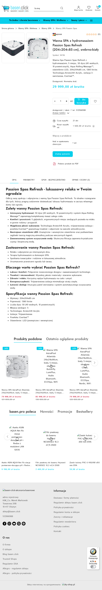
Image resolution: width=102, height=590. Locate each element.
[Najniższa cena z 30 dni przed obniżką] (99, 472)
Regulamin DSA (10, 563)
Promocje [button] (65, 411)
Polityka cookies (61, 526)
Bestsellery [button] (84, 411)
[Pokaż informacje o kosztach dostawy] (93, 126)
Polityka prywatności (64, 507)
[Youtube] (14, 523)
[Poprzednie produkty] (7, 362)
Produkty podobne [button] (28, 338)
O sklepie (7, 549)
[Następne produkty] (94, 362)
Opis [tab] (14, 180)
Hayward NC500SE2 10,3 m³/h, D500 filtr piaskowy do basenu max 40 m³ (85, 464)
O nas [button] (6, 538)
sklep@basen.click (11, 511)
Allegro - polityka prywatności (17, 573)
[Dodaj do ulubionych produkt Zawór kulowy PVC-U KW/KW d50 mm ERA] (63, 421)
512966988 (8, 516)
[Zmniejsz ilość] (55, 101)
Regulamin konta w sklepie (67, 512)
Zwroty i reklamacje (63, 517)
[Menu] (97, 548)
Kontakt (57, 531)
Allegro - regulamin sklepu (15, 568)
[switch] (93, 566)
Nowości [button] (46, 411)
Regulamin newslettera (65, 521)
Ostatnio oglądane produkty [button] (67, 338)
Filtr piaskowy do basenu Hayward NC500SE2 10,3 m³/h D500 (16, 464)
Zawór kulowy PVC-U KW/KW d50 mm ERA (51, 464)
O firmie (6, 544)
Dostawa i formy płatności (66, 497)
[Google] (19, 523)
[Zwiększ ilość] (66, 101)
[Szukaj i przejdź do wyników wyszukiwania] (62, 9)
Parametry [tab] (29, 180)
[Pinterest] (24, 523)
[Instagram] (9, 523)
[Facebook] (4, 523)
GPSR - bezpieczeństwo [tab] (53, 180)
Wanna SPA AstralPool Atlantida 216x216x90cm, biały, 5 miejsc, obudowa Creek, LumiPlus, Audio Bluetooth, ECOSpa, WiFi (84, 391)
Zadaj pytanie (62, 154)
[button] (91, 20)
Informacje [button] (60, 491)
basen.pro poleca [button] (22, 411)
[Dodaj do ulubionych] (95, 101)
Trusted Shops (10, 559)
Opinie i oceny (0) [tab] (81, 180)
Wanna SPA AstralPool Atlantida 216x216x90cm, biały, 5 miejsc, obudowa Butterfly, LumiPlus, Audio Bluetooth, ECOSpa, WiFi (15, 391)
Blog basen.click (11, 554)
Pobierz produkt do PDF (68, 163)
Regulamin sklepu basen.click (68, 502)
